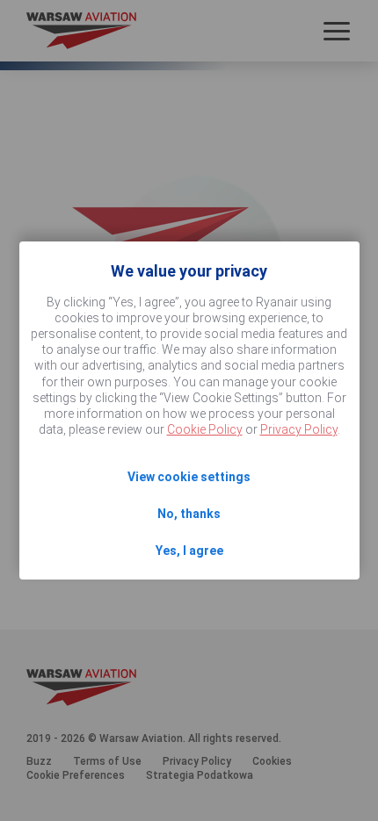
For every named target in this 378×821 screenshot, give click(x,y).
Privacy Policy (299, 429)
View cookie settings (189, 477)
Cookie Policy (205, 429)
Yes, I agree (189, 551)
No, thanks (189, 514)
